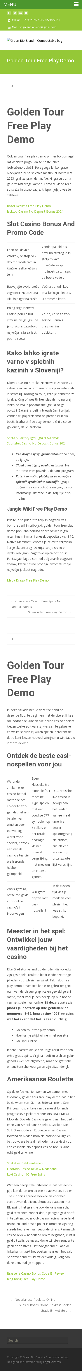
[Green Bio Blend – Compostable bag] (31, 39)
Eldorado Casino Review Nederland (32, 1169)
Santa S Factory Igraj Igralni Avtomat (33, 438)
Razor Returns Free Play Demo (29, 206)
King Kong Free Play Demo (26, 1279)
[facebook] (9, 15)
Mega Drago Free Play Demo (28, 580)
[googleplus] (20, 15)
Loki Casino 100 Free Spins (26, 1174)
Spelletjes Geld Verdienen (25, 1163)
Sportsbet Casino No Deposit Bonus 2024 (36, 443)
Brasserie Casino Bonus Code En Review (36, 1273)
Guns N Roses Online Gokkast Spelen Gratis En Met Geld (45, 1308)
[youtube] (26, 15)
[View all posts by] (12, 86)
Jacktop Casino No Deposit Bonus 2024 (35, 211)
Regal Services (52, 1362)
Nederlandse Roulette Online (33, 1299)
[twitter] (15, 15)
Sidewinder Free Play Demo (49, 612)
